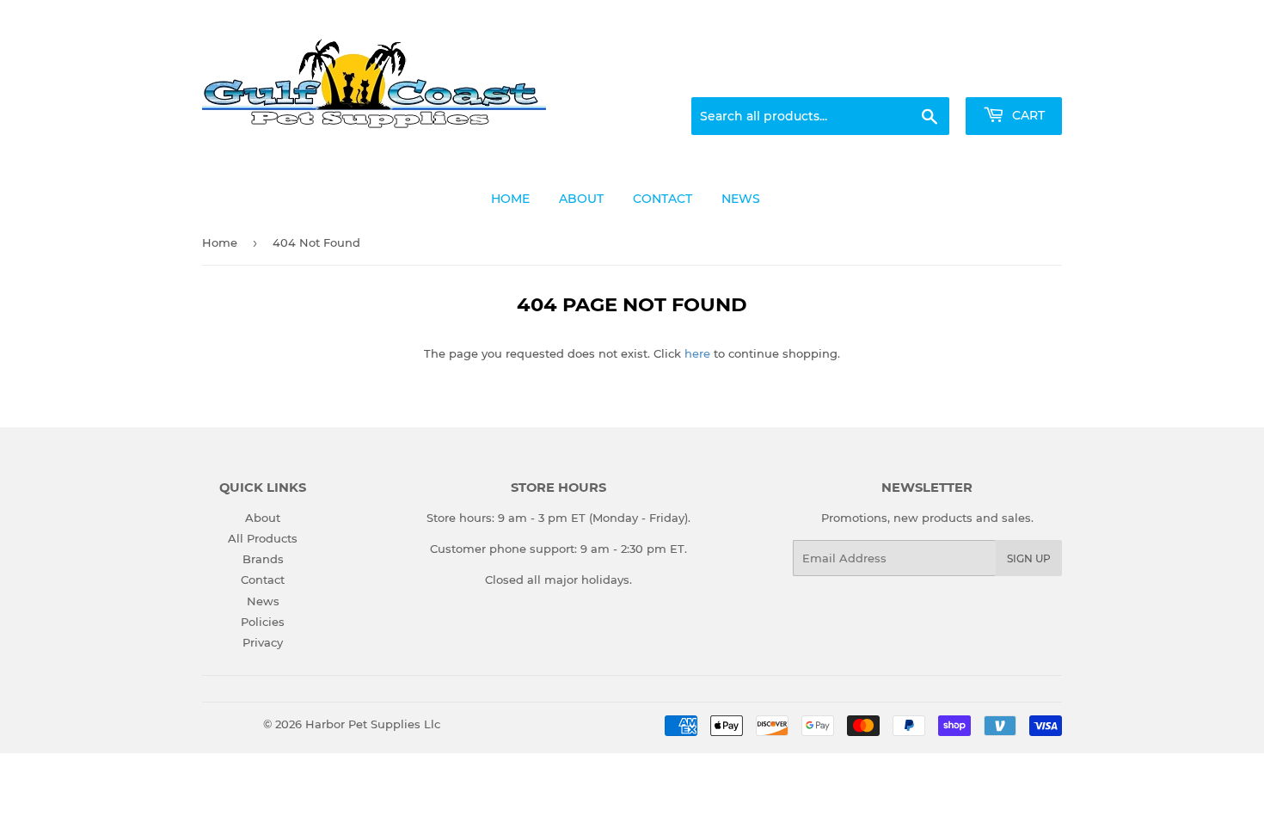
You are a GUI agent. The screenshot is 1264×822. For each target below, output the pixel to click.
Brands (263, 559)
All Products (263, 538)
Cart (1027, 115)
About (262, 517)
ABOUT (581, 198)
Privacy (262, 642)
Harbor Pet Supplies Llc (372, 724)
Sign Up (1029, 558)
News (263, 601)
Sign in (926, 77)
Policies (263, 622)
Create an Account (1014, 77)
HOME (510, 198)
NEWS (740, 198)
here (697, 353)
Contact (263, 579)
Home (219, 242)
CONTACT (662, 198)
